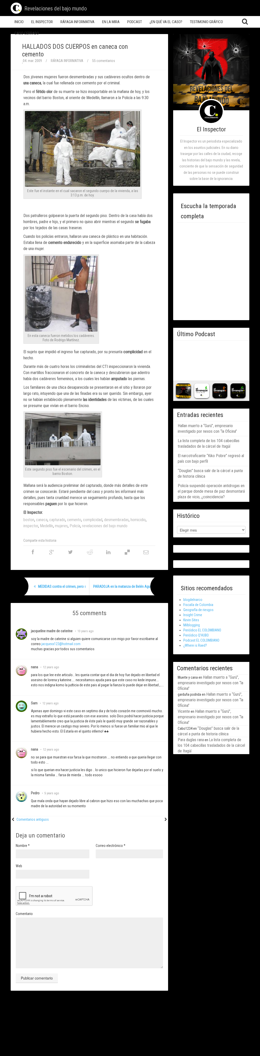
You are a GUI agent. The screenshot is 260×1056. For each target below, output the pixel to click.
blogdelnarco (192, 600)
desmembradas (116, 519)
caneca (41, 519)
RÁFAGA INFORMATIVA (77, 22)
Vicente (184, 711)
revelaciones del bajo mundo (104, 525)
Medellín (46, 525)
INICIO (19, 22)
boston (28, 519)
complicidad (92, 519)
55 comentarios (103, 61)
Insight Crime (192, 615)
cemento (74, 519)
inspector (30, 525)
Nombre (23, 846)
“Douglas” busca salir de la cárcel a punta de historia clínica (210, 473)
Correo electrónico (110, 846)
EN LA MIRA (111, 22)
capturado (57, 519)
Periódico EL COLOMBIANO (202, 630)
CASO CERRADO (26, 33)
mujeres (61, 525)
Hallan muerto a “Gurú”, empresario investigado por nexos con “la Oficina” (207, 428)
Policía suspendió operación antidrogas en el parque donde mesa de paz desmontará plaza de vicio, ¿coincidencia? (211, 491)
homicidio (138, 519)
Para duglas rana (191, 739)
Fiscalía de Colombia (198, 605)
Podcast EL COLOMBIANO (201, 640)
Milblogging (191, 625)
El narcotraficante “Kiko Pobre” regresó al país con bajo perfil (211, 458)
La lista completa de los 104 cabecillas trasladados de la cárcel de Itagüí (208, 443)
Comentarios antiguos (33, 819)
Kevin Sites (191, 620)
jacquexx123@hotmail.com (60, 644)
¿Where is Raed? (195, 645)
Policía (75, 525)
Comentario (24, 914)
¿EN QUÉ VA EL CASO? (166, 22)
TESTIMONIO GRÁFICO (206, 22)
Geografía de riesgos (198, 610)
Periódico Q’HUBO (196, 635)
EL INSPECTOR (42, 22)
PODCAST (134, 22)
